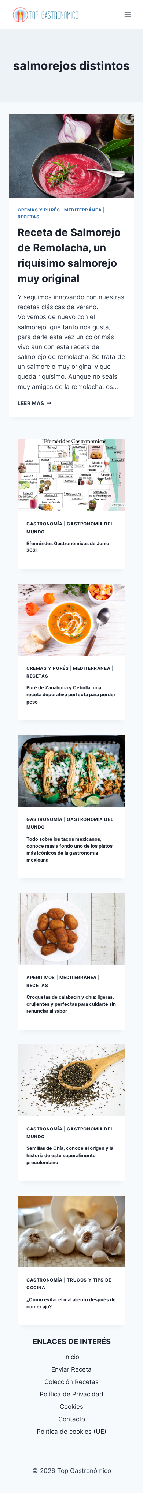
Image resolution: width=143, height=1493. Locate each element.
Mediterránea (83, 210)
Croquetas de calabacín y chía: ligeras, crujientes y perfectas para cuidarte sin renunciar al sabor (71, 1004)
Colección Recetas (71, 1381)
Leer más (35, 403)
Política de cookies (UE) (71, 1431)
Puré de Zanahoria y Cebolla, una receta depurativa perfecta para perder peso (70, 694)
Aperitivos (40, 977)
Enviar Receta (71, 1369)
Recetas (28, 217)
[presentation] (71, 156)
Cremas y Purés (39, 210)
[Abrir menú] (127, 14)
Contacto (71, 1419)
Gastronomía (44, 523)
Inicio (71, 1357)
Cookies (71, 1406)
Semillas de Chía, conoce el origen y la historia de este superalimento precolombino (69, 1155)
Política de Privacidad (71, 1394)
